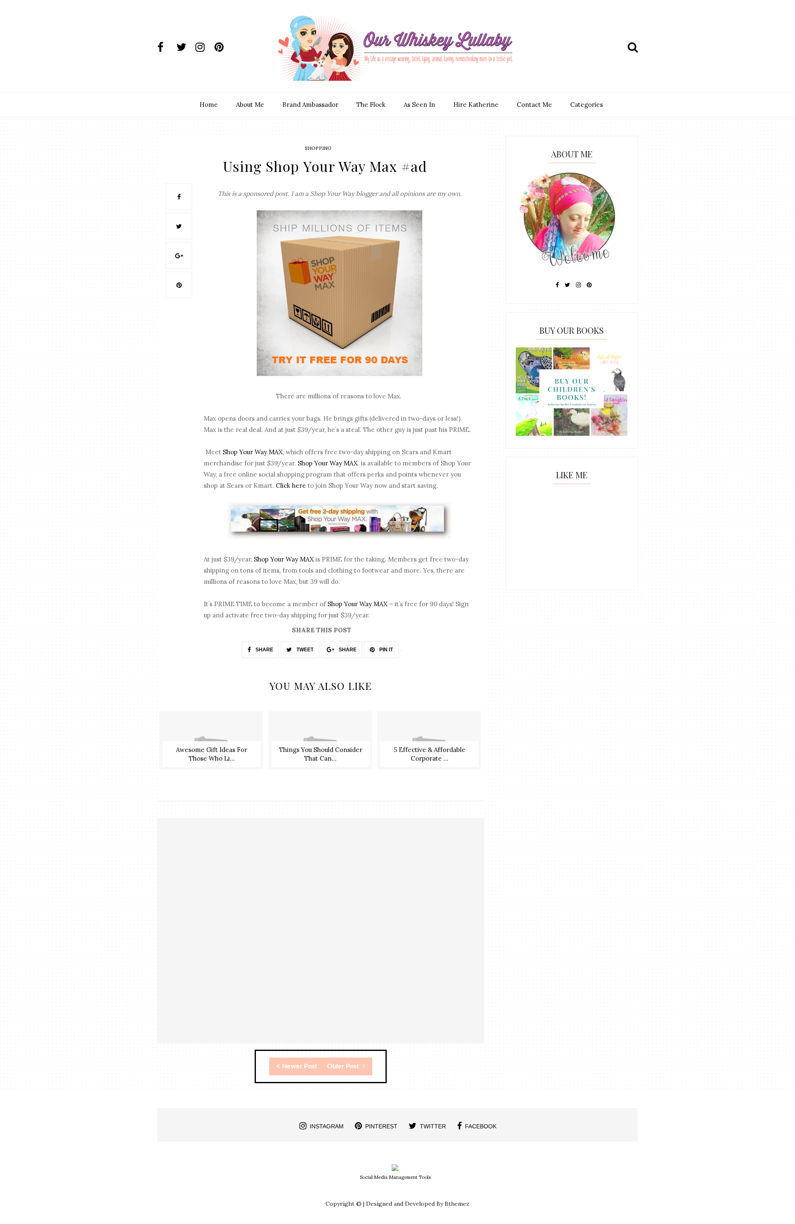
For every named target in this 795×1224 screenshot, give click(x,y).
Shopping (318, 148)
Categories (586, 104)
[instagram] (204, 47)
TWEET (304, 650)
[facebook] (166, 47)
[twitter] (185, 47)
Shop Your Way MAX (253, 452)
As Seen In (419, 104)
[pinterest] (223, 47)
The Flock (371, 104)
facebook (480, 1126)
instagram (327, 1126)
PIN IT (385, 650)
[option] (211, 744)
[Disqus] (321, 937)
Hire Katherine (476, 104)
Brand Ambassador (310, 104)
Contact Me (534, 104)
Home (209, 104)
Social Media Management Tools (395, 1177)
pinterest (381, 1126)
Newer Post (299, 1066)
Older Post (344, 1066)
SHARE (263, 650)
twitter (433, 1126)
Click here (291, 485)
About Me (250, 104)
